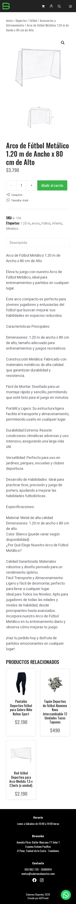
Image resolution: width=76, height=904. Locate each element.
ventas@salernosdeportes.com (38, 873)
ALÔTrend (43, 898)
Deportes (21, 20)
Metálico (12, 229)
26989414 (46, 869)
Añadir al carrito (52, 185)
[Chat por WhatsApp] (66, 895)
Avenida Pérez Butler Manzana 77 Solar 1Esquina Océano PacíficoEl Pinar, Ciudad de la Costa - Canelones (38, 846)
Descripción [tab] (18, 242)
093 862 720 (32, 869)
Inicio (9, 20)
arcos (36, 223)
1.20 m (25, 223)
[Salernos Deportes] (6, 6)
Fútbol (33, 20)
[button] (59, 6)
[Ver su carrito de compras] (43, 6)
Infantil (57, 223)
